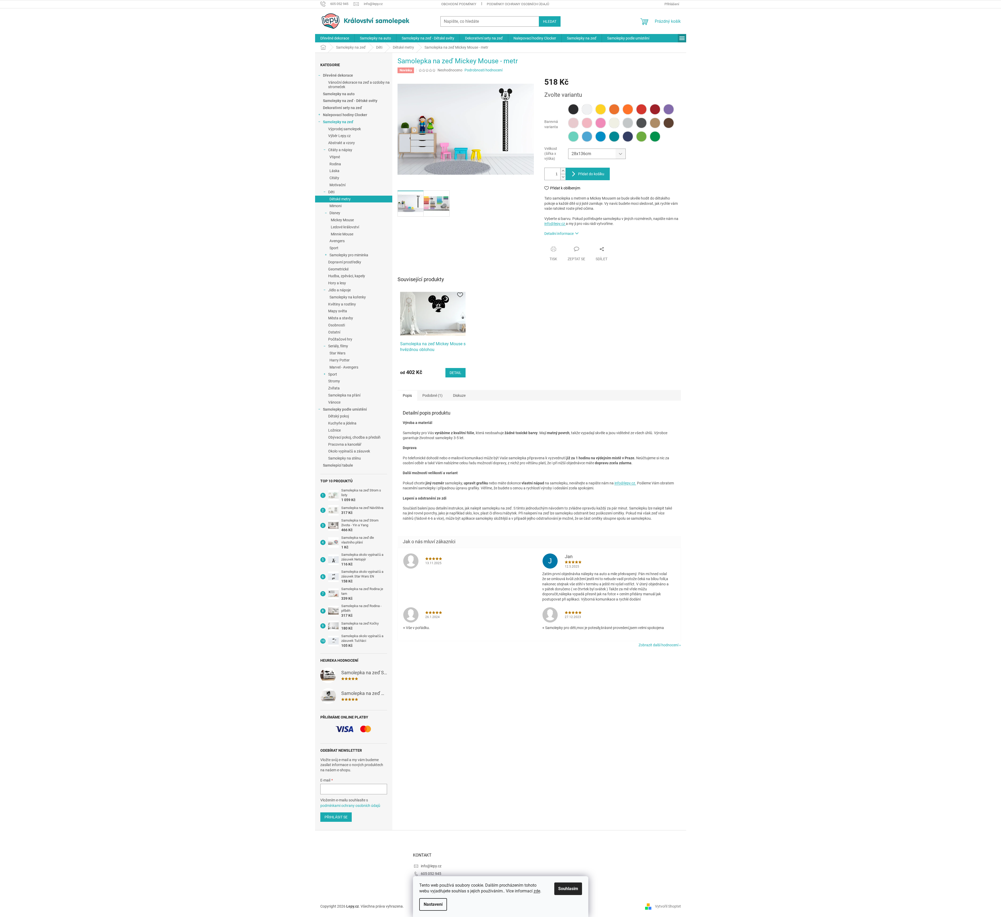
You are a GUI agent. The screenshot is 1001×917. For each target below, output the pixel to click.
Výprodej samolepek (344, 129)
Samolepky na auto (339, 94)
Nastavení (433, 904)
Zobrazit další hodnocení (658, 645)
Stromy (334, 381)
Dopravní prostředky (344, 262)
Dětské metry (340, 199)
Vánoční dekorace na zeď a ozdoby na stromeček (359, 84)
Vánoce (334, 402)
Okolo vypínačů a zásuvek (349, 451)
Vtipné (334, 157)
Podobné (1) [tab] (432, 395)
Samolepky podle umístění (345, 409)
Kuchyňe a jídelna (342, 423)
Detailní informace (559, 233)
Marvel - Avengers (343, 367)
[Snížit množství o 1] (563, 177)
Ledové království (345, 227)
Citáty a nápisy (340, 150)
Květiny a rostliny (342, 304)
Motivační (337, 185)
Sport (333, 248)
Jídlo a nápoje (339, 290)
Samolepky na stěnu (344, 458)
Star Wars (337, 353)
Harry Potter (339, 360)
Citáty (334, 178)
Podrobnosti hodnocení (483, 70)
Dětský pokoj (338, 416)
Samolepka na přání (344, 395)
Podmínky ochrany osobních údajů (518, 4)
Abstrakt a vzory (341, 143)
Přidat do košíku (591, 174)
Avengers (337, 241)
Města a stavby (340, 318)
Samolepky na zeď (338, 122)
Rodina (335, 164)
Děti (331, 192)
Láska (334, 171)
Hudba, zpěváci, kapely (346, 276)
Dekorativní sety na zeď (342, 108)
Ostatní (334, 332)
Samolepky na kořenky (347, 297)
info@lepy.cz (555, 224)
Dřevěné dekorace (338, 75)
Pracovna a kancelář (344, 444)
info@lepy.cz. (625, 483)
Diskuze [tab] (459, 395)
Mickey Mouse (342, 220)
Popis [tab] (407, 395)
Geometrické (338, 269)
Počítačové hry (340, 339)
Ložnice (334, 430)
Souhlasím (568, 888)
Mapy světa (337, 311)
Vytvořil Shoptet (668, 906)
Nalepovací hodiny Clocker (345, 115)
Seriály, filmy (338, 346)
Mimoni (335, 206)
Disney (334, 213)
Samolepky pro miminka (348, 255)
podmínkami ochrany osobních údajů (350, 805)
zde (537, 890)
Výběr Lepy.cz (339, 136)
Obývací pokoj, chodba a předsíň (354, 437)
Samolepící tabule (338, 465)
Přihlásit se (336, 817)
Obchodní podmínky (458, 4)
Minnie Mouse (342, 234)
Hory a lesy (337, 283)
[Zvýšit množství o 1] (563, 171)
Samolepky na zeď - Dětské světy (350, 101)
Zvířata (334, 388)
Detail (455, 373)
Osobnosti (336, 325)
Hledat (549, 21)
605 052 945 (431, 873)
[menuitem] (334, 38)
